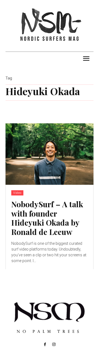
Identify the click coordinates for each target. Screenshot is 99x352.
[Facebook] (45, 345)
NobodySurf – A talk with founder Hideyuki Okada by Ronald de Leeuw (47, 218)
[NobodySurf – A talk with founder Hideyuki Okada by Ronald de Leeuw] (50, 154)
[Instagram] (54, 345)
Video (17, 193)
